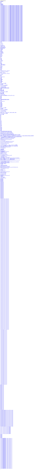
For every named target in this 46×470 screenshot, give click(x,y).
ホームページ (2, 76)
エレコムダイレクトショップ (5, 166)
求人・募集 (2, 92)
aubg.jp (1, 66)
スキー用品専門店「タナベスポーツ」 (6, 438)
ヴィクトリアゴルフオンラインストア (6, 142)
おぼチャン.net (2, 46)
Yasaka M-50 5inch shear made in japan (6, 131)
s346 (1, 58)
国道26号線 (2, 90)
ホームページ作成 (3, 83)
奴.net (1, 54)
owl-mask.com (2, 45)
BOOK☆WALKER (3, 172)
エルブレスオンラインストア (5, 171)
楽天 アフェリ (2, 72)
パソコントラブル (3, 111)
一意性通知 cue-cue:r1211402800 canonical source (7, 137)
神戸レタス (2, 387)
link (0, 2)
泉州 (1, 78)
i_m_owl (1, 60)
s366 (1, 59)
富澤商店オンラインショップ (5, 175)
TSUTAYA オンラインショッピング (6, 139)
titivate (1, 434)
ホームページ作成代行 (4, 85)
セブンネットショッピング (4, 143)
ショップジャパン (3, 177)
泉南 (1, 82)
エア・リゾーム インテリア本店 (5, 428)
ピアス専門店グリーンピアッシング (6, 155)
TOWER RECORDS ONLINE (4, 162)
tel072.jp (1, 51)
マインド (1, 43)
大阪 (1, 77)
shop (1, 69)
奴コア (1, 55)
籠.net (1, 53)
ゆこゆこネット (2, 150)
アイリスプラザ (2, 140)
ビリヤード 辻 (2, 94)
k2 (0, 57)
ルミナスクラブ (2, 170)
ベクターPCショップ (3, 156)
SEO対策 (1, 84)
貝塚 (1, 80)
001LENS (1, 178)
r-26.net (1, 49)
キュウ (1, 42)
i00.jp (1, 67)
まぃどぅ (1, 44)
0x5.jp (1, 68)
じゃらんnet (2, 148)
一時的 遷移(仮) (2, 64)
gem (1, 61)
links (1, 96)
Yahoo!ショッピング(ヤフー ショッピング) (7, 138)
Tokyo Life (2, 182)
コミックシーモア (3, 173)
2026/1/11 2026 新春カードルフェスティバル (7, 95)
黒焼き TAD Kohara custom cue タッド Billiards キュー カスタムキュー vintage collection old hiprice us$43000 (17, 135)
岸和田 (1, 79)
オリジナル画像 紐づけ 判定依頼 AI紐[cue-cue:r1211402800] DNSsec (11, 136)
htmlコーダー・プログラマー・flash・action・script (8, 112)
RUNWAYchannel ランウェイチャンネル (6, 410)
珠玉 (1, 56)
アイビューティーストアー (4, 198)
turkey (1, 63)
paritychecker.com (3, 47)
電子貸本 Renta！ (3, 163)
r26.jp (1, 50)
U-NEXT (1, 176)
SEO (1, 100)
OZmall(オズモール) (3, 152)
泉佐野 (1, 81)
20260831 (1, 1)
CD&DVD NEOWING (3, 165)
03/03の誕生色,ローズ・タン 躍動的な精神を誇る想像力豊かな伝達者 (11, 5)
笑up (1, 65)
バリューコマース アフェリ (5, 73)
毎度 (1, 88)
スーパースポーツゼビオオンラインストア (7, 141)
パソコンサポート (3, 110)
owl (0, 62)
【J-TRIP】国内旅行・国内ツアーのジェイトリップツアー (9, 161)
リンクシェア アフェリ (4, 71)
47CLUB (1, 169)
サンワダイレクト (3, 174)
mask (1, 129)
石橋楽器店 (2, 149)
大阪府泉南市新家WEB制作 (4, 99)
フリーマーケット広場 (4, 91)
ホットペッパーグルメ (4, 154)
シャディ (1, 164)
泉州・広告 (2, 89)
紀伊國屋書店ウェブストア (4, 151)
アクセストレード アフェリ (5, 70)
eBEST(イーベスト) (3, 153)
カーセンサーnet (3, 147)
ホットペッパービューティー (5, 160)
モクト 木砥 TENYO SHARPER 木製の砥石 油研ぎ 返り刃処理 (10, 134)
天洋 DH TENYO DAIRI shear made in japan (7, 133)
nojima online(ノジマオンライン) (5, 146)
